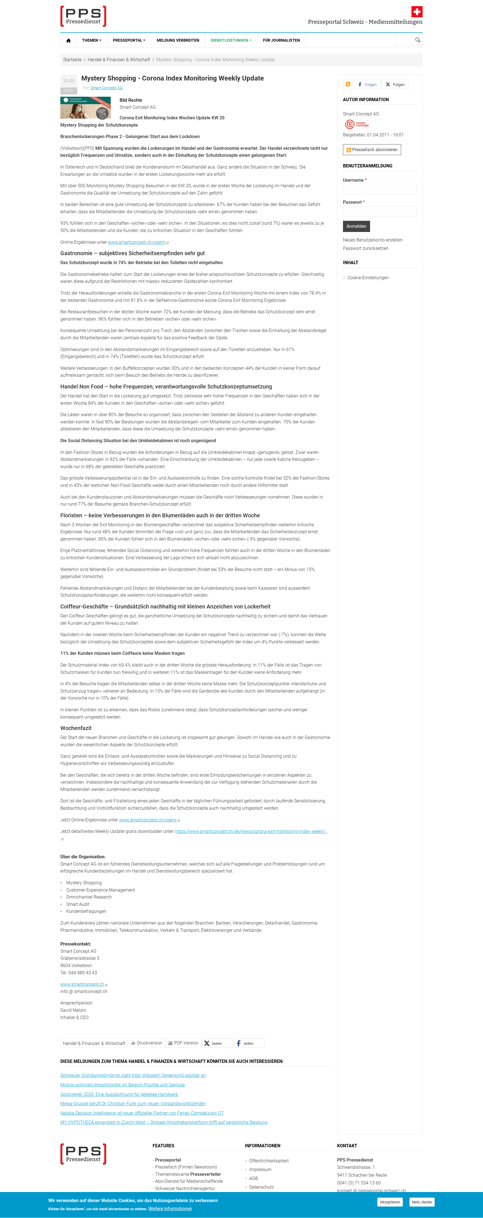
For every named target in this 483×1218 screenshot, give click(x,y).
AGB (253, 1178)
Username (353, 180)
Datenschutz (261, 1187)
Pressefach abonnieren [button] (374, 149)
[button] (85, 107)
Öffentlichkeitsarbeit (269, 1161)
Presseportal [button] (127, 40)
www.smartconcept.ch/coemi (136, 242)
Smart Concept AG (107, 88)
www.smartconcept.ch (82, 984)
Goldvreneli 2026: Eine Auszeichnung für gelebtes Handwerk (119, 1094)
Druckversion (149, 1043)
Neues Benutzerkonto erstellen (372, 240)
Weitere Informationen (170, 1208)
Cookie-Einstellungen (368, 277)
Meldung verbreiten (178, 40)
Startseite (72, 59)
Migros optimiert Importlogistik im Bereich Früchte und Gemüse (122, 1084)
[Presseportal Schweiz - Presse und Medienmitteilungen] (83, 16)
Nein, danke (422, 1202)
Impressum (260, 1169)
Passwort (352, 202)
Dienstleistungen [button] (229, 40)
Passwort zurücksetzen (366, 248)
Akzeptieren (390, 1202)
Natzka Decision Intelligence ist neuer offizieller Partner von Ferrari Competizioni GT (142, 1113)
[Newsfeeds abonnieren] (348, 84)
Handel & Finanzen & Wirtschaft (119, 59)
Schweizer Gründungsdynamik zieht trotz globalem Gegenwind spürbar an (133, 1075)
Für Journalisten (281, 40)
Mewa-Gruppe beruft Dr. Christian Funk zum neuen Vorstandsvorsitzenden (133, 1103)
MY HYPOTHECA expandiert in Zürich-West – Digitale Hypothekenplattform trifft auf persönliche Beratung (163, 1122)
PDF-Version (186, 1043)
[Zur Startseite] (68, 40)
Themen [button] (90, 40)
